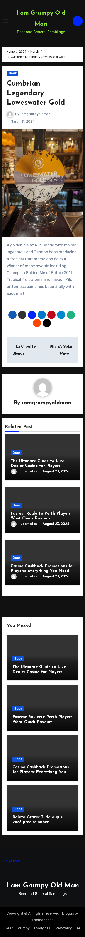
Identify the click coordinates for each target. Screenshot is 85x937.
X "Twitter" (11, 861)
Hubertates (27, 471)
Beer (13, 73)
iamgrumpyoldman (35, 114)
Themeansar (42, 920)
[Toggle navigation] (6, 21)
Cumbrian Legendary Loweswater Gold (36, 93)
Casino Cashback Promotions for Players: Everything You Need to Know (42, 571)
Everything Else (67, 928)
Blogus (68, 913)
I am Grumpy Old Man (42, 885)
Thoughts (41, 928)
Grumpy (23, 928)
